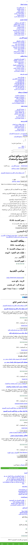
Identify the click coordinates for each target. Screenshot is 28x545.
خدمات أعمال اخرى (19, 16)
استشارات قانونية (19, 95)
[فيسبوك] (26, 535)
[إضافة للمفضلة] (18, 328)
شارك (25, 297)
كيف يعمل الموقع (23, 494)
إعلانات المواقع (20, 41)
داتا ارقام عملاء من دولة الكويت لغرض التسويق (15, 411)
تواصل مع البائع (15, 168)
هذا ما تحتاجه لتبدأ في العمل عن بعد (15, 480)
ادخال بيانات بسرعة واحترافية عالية (18, 333)
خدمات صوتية (20, 15)
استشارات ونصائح (22, 92)
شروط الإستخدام (23, 492)
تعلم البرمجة (21, 77)
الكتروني (3, 235)
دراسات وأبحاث (20, 12)
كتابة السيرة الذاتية (19, 126)
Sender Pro (24, 379)
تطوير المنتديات (20, 66)
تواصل (7, 277)
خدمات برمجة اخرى (19, 71)
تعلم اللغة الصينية (19, 81)
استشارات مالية (20, 98)
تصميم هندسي (20, 27)
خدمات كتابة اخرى (19, 130)
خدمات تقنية (24, 106)
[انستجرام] (22, 535)
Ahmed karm (24, 165)
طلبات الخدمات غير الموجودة (16, 500)
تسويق (12, 235)
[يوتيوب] (23, 535)
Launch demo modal (22, 457)
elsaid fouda (24, 428)
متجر (26, 237)
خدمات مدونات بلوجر (18, 68)
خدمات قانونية (20, 9)
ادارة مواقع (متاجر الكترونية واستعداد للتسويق (12, 172)
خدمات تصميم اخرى (19, 34)
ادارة (21, 237)
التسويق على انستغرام (18, 42)
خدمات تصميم (23, 19)
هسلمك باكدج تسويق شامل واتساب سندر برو (15, 362)
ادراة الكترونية (9, 237)
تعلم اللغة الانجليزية (19, 84)
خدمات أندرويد (20, 109)
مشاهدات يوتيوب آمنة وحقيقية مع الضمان (16, 386)
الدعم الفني (24, 507)
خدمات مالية (21, 10)
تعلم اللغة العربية (20, 87)
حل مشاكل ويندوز (19, 112)
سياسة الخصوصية (22, 491)
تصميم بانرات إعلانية (19, 24)
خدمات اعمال (23, 4)
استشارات (8, 235)
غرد (23, 297)
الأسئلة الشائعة (23, 512)
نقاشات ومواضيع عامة (18, 501)
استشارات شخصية (19, 101)
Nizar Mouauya (23, 452)
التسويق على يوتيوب (19, 48)
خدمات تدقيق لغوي (19, 127)
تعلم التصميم (21, 80)
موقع (16, 235)
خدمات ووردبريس (19, 69)
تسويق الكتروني (23, 37)
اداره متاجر (16, 237)
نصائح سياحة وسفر (19, 100)
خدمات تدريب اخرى (19, 89)
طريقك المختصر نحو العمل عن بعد (15, 479)
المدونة (25, 472)
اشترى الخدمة (24, 168)
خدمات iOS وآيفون (19, 110)
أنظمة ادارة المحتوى (19, 59)
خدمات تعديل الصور (19, 33)
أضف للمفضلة (24, 181)
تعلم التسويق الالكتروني (18, 78)
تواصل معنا (24, 511)
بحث (19, 543)
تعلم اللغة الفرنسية (19, 83)
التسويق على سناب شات (18, 45)
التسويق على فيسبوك (18, 47)
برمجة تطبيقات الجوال (18, 65)
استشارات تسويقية (19, 97)
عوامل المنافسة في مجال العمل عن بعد (14, 476)
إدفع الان (22, 465)
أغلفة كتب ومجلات (19, 22)
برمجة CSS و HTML (19, 60)
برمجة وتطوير (23, 56)
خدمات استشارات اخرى (18, 103)
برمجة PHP (21, 63)
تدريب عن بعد (23, 74)
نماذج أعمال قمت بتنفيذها (17, 503)
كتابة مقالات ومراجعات (18, 124)
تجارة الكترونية (20, 7)
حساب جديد (21, 147)
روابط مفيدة (24, 486)
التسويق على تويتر (19, 44)
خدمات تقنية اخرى (19, 118)
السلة (13, 543)
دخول (22, 146)
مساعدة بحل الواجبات (18, 86)
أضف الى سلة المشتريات (21, 227)
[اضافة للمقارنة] (17, 328)
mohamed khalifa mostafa (21, 403)
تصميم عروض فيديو (19, 31)
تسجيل (2, 543)
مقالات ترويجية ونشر (19, 51)
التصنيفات (24, 543)
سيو (23, 237)
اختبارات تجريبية (20, 116)
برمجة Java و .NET (19, 62)
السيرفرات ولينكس (19, 113)
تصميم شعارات (20, 28)
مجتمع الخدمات (24, 497)
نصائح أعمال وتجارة (19, 13)
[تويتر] (25, 535)
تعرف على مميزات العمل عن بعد (15, 477)
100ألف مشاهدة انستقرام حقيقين (18, 435)
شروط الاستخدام (23, 489)
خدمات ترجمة (20, 129)
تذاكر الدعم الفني (23, 514)
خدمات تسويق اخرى (19, 53)
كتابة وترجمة (24, 121)
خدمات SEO (21, 50)
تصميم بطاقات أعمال (18, 25)
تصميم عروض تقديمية (18, 30)
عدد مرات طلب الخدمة (21, 223)
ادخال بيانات (21, 115)
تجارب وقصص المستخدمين (17, 504)
